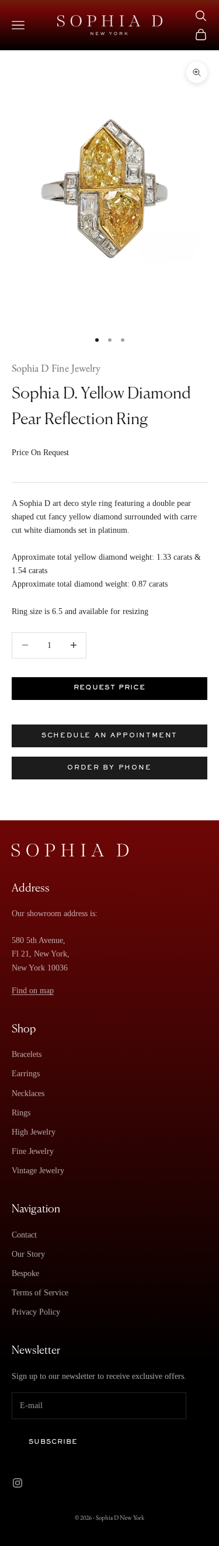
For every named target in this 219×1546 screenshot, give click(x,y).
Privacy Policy (36, 1312)
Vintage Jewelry (38, 1170)
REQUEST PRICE (109, 688)
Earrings (26, 1073)
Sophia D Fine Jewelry (56, 368)
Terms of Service (40, 1292)
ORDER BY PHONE (109, 768)
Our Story (28, 1254)
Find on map (33, 990)
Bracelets (26, 1054)
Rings (21, 1112)
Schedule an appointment (109, 736)
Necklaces (28, 1093)
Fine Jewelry (33, 1151)
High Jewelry (33, 1132)
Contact (24, 1234)
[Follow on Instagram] (17, 1483)
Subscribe (53, 1442)
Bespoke (25, 1273)
